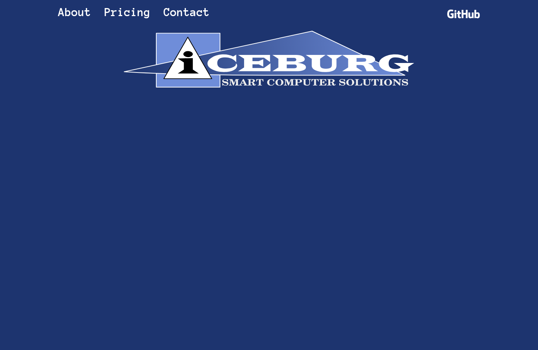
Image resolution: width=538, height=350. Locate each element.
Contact (187, 12)
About (74, 12)
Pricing (127, 12)
